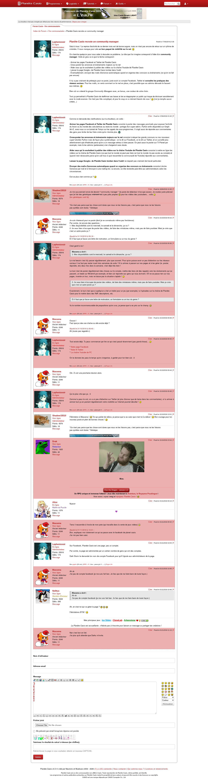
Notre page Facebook (79, 347)
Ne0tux (55, 591)
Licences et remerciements (157, 769)
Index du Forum (39, 31)
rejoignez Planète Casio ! (126, 496)
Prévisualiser (168, 704)
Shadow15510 (59, 190)
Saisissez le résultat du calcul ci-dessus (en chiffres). (56, 742)
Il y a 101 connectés (103, 769)
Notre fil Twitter (77, 350)
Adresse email (39, 666)
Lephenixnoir (58, 42)
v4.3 (54, 769)
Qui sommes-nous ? (135, 769)
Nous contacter (119, 769)
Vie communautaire (56, 31)
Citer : (151, 116)
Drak (54, 441)
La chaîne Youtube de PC (81, 352)
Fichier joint (38, 720)
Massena (56, 219)
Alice (54, 502)
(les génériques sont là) (79, 197)
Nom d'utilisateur (40, 656)
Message (56, 55)
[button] (54, 3)
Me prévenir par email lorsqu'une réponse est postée (57, 731)
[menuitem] (54, 3)
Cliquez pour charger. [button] (79, 21)
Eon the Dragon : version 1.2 (116, 490)
